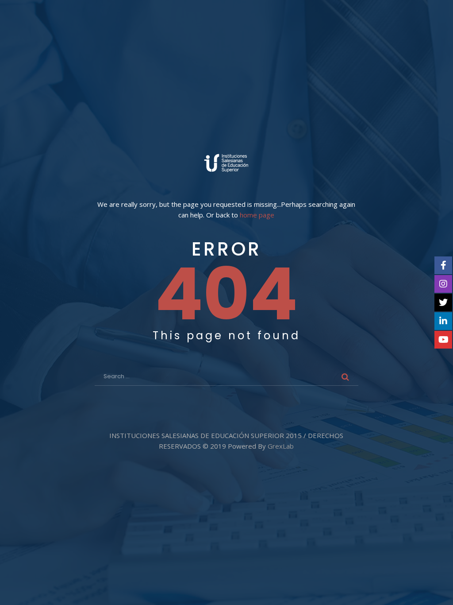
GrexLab (281, 446)
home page (257, 215)
